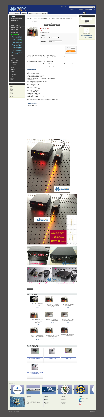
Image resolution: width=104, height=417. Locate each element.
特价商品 (24, 13)
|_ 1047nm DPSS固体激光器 (16, 45)
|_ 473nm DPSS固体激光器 (16, 37)
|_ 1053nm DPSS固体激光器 (16, 47)
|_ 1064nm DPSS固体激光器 (16, 48)
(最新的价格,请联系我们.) (45, 32)
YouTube (82, 404)
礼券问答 (11, 93)
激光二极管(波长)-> (15, 23)
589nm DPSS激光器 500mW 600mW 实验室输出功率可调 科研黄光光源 (37, 321)
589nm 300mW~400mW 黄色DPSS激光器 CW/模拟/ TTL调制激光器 (52, 305)
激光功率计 (13, 69)
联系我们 (44, 13)
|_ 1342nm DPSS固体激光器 (16, 52)
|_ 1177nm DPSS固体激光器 (16, 50)
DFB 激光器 (13, 65)
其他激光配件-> (14, 74)
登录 (76, 9)
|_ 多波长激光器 (14, 53)
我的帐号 (38, 13)
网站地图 (11, 92)
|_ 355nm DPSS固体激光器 (16, 36)
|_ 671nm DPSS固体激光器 (16, 42)
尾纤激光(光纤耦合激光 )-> (16, 29)
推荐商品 (31, 13)
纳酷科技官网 (92, 411)
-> (15, 34)
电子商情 (11, 96)
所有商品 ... (47, 403)
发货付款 (11, 86)
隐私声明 (11, 88)
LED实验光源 (13, 71)
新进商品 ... (12, 78)
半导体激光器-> (14, 55)
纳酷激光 (17, 411)
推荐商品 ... (12, 79)
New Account (92, 9)
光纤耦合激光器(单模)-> (16, 27)
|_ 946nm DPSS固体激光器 (16, 44)
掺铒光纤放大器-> (14, 60)
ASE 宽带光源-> (14, 62)
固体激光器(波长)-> (15, 32)
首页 (11, 13)
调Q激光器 (13, 58)
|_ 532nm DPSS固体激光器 (16, 39)
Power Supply (43, 41)
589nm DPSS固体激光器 (32, 21)
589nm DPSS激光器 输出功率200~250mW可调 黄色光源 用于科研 (37, 336)
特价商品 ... (12, 76)
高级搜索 (86, 22)
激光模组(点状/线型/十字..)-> (16, 18)
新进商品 (17, 13)
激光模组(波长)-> (14, 20)
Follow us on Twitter (84, 398)
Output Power (44, 37)
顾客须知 (11, 89)
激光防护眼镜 (13, 67)
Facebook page (84, 401)
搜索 (81, 16)
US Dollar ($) (63, 6)
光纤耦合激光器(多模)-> (16, 25)
